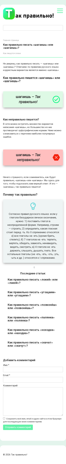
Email (6, 375)
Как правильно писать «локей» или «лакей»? (33, 281)
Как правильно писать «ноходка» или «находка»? (31, 331)
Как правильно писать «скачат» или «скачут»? (30, 344)
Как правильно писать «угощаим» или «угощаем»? (32, 293)
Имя (6, 365)
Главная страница (11, 40)
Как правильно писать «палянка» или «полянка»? (31, 319)
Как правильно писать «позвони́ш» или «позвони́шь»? (32, 306)
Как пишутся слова (12, 53)
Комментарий (10, 385)
